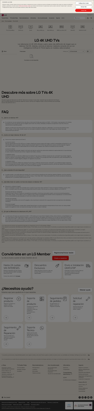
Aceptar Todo (83, 10)
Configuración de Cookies (84, 3)
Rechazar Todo (83, 6)
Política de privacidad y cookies (25, 6)
